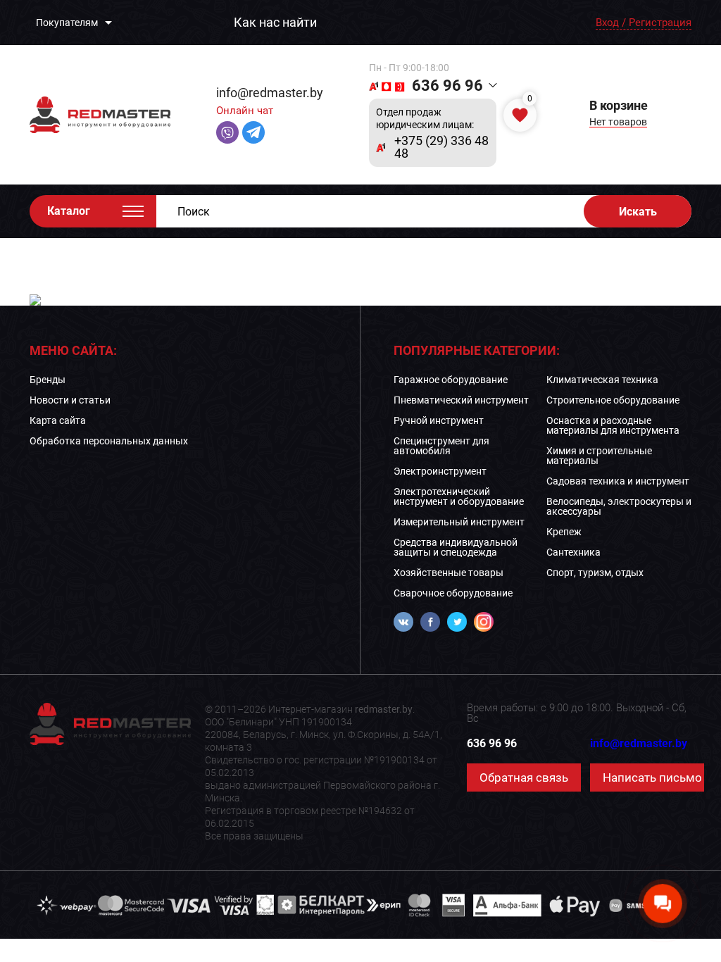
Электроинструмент (440, 471)
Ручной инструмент (439, 420)
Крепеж (564, 531)
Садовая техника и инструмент (617, 481)
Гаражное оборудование (451, 379)
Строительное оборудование (612, 400)
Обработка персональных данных (109, 440)
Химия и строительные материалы (599, 455)
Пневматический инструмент (461, 400)
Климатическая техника (602, 379)
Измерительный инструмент (459, 521)
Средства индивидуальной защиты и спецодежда (456, 547)
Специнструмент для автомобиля (441, 445)
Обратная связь (523, 777)
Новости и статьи (70, 400)
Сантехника (573, 552)
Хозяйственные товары (448, 572)
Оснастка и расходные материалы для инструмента (612, 425)
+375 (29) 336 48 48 (441, 147)
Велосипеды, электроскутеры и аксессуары (618, 506)
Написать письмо (652, 777)
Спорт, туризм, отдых (595, 572)
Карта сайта (58, 420)
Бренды (47, 379)
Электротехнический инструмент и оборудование (459, 496)
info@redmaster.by (269, 92)
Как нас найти (275, 22)
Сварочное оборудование (453, 593)
